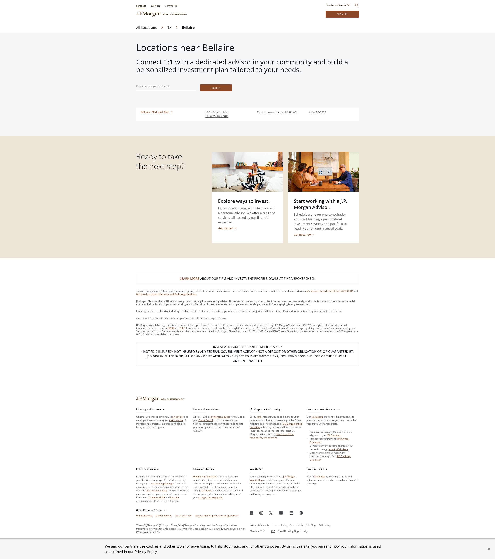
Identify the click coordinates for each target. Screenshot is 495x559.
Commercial (171, 5)
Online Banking (144, 515)
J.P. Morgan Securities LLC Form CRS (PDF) (330, 291)
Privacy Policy (146, 551)
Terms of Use (279, 525)
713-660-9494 (317, 112)
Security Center (183, 515)
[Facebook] (251, 513)
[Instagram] (261, 513)
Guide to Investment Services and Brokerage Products (166, 294)
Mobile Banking (163, 515)
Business (155, 5)
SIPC (182, 328)
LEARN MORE (189, 278)
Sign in (342, 14)
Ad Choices (325, 525)
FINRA (171, 328)
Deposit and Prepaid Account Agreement (217, 515)
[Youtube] (281, 513)
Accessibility (296, 525)
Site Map (311, 525)
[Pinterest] (301, 513)
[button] (488, 548)
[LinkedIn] (291, 513)
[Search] (357, 5)
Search (216, 88)
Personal (141, 5)
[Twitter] (271, 513)
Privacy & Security (259, 525)
